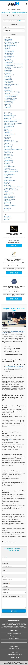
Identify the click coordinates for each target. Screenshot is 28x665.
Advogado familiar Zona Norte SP (14, 366)
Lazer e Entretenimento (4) (11, 84)
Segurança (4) (7, 202)
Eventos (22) (7, 71)
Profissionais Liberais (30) (11, 95)
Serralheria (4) (7, 204)
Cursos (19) (7, 59)
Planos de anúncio (14, 644)
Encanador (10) (8, 159)
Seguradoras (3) (8, 101)
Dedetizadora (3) (8, 62)
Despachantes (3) (8, 155)
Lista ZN (8, 9)
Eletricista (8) (7, 157)
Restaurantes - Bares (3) (10, 98)
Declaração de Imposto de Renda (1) (13, 149)
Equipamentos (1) (8, 162)
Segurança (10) (8, 103)
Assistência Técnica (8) (10, 44)
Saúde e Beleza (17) (9, 99)
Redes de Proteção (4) (9, 196)
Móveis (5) (7, 87)
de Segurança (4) (8, 148)
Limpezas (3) (7, 179)
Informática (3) (7, 176)
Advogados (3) (8, 114)
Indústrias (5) (8, 78)
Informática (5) (8, 79)
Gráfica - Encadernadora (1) (11, 169)
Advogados (18, 9)
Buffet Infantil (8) (8, 131)
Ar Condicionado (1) (9, 117)
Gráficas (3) (7, 76)
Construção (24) (8, 53)
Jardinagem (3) (8, 81)
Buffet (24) (7, 48)
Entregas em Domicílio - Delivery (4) (13, 67)
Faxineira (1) (7, 168)
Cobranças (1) (7, 138)
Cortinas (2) (7, 58)
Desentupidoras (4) (9, 65)
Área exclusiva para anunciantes (14, 636)
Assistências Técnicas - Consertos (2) (13, 123)
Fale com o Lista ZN (14, 648)
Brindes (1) (7, 47)
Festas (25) (7, 73)
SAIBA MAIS (14, 246)
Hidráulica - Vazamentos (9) (11, 171)
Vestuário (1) (7, 107)
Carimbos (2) (7, 132)
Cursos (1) (6, 143)
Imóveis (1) (6, 173)
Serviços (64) (8, 39)
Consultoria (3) (8, 54)
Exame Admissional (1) (9, 166)
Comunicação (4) (9, 51)
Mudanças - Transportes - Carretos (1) (13, 186)
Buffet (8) (6, 129)
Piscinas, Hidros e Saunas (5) (12, 92)
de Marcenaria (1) (8, 145)
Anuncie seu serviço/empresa (14, 633)
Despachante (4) (8, 154)
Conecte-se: (14, 657)
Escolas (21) (7, 68)
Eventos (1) (7, 165)
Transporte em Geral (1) (10, 205)
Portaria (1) (7, 194)
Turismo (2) (7, 106)
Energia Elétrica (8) (8, 160)
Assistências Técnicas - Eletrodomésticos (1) (9, 125)
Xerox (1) (6, 210)
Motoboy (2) (7, 182)
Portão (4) (7, 93)
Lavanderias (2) (8, 82)
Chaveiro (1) (7, 135)
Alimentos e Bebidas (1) (10, 115)
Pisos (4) (6, 191)
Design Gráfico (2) (8, 152)
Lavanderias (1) (8, 177)
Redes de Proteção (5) (10, 96)
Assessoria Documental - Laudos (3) (13, 120)
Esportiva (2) (7, 163)
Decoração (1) (7, 151)
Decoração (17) (8, 61)
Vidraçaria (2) (7, 208)
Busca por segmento (14, 638)
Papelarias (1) (8, 90)
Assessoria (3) (7, 118)
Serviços (13, 9)
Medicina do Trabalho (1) (10, 180)
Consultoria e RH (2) (9, 140)
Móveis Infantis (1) (8, 185)
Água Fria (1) (7, 216)
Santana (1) (7, 219)
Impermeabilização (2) (9, 174)
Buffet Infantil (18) (9, 50)
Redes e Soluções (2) (9, 197)
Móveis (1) (6, 183)
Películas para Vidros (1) (10, 188)
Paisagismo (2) (8, 89)
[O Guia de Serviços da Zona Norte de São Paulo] (13, 3)
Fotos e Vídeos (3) (9, 75)
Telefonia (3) (7, 104)
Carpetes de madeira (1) (10, 134)
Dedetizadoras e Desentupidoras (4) (13, 64)
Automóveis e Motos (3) (10, 45)
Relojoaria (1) (7, 200)
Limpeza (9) (7, 85)
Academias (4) (8, 40)
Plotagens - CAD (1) (9, 193)
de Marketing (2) (8, 146)
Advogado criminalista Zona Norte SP (15, 368)
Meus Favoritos (14, 646)
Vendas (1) (6, 207)
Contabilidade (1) (9, 56)
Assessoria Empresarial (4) (10, 121)
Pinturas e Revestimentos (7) (11, 190)
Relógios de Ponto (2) (9, 199)
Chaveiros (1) (7, 137)
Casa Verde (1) (7, 218)
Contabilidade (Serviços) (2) (11, 141)
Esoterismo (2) (8, 70)
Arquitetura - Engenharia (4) (11, 42)
